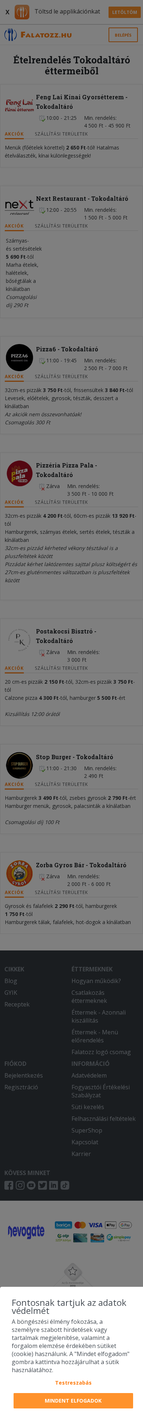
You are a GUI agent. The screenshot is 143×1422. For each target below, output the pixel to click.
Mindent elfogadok (73, 1400)
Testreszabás (73, 1382)
